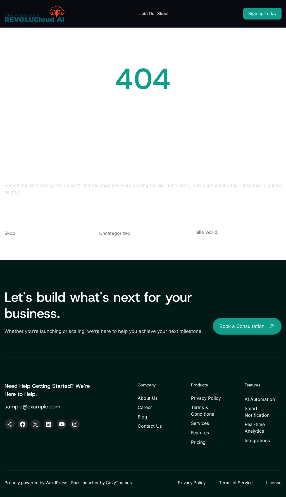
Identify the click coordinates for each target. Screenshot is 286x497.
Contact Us (150, 426)
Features (200, 432)
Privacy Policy (206, 398)
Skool (10, 233)
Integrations (257, 440)
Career (145, 407)
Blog (142, 417)
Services (200, 423)
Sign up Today (262, 13)
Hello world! (206, 232)
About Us (148, 398)
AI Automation (260, 399)
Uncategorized (114, 233)
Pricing (198, 442)
